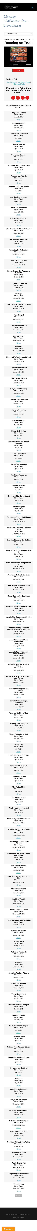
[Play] (7, 65)
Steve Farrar (22, 1214)
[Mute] (24, 65)
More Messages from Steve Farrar (18, 82)
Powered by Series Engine (18, 1201)
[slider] (29, 65)
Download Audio (19, 84)
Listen (19, 70)
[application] (18, 65)
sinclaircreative (18, 1217)
